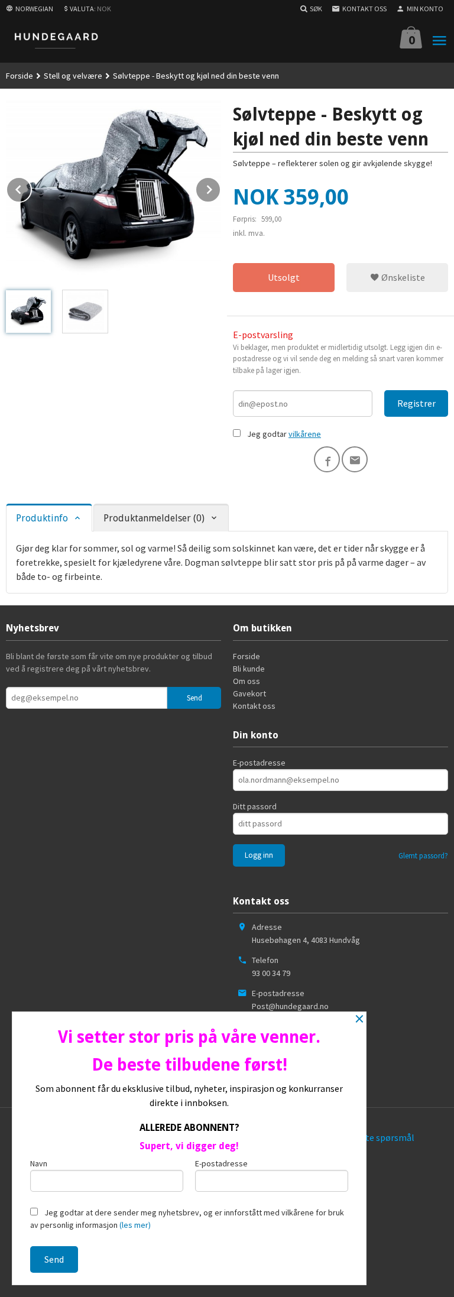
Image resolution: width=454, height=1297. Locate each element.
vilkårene (304, 434)
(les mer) (135, 1225)
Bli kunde (249, 668)
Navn (38, 1163)
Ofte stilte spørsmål (373, 1137)
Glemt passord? (423, 856)
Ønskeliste (402, 277)
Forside (19, 75)
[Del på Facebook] (327, 459)
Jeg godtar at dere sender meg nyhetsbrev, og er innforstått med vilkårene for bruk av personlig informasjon (187, 1218)
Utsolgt (284, 277)
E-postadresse (259, 762)
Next (220, 187)
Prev (31, 187)
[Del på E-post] (355, 459)
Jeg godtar (267, 434)
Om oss (246, 681)
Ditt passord (255, 806)
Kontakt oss (254, 706)
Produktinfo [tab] (42, 518)
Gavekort (249, 693)
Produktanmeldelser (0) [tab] (154, 518)
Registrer (416, 403)
